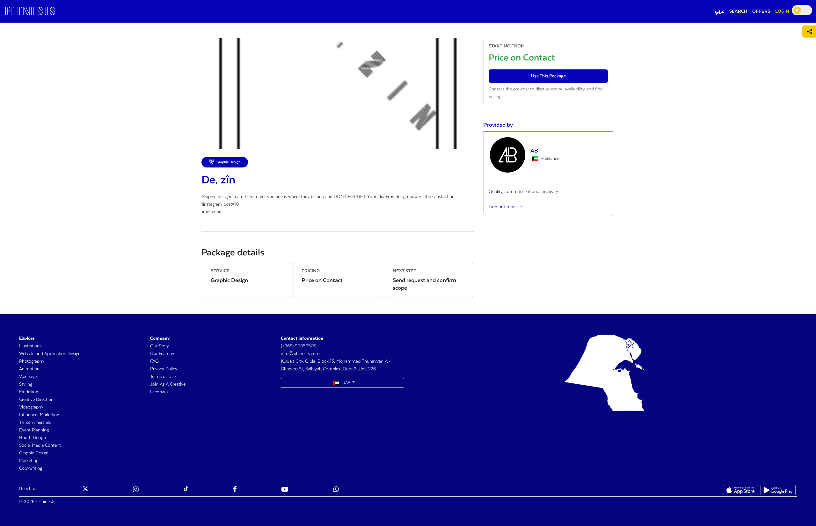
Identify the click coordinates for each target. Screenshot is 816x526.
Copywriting (30, 468)
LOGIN (782, 11)
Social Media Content (40, 445)
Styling (25, 384)
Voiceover (28, 376)
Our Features (162, 353)
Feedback (159, 391)
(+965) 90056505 (298, 346)
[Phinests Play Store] (778, 490)
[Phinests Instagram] (136, 490)
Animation (29, 369)
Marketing (28, 460)
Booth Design (32, 437)
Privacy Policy (163, 369)
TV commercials (35, 422)
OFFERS (761, 11)
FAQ (154, 361)
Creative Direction (36, 399)
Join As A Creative (168, 384)
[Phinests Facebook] (235, 490)
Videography (31, 407)
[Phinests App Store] (740, 490)
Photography (31, 361)
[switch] (802, 10)
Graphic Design (33, 453)
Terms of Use (163, 376)
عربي (719, 11)
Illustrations (30, 346)
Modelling (28, 391)
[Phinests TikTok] (185, 490)
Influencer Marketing (39, 414)
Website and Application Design (50, 353)
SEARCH (738, 11)
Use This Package (548, 76)
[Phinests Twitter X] (85, 490)
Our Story (159, 346)
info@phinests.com (300, 353)
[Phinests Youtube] (284, 490)
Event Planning (34, 430)
